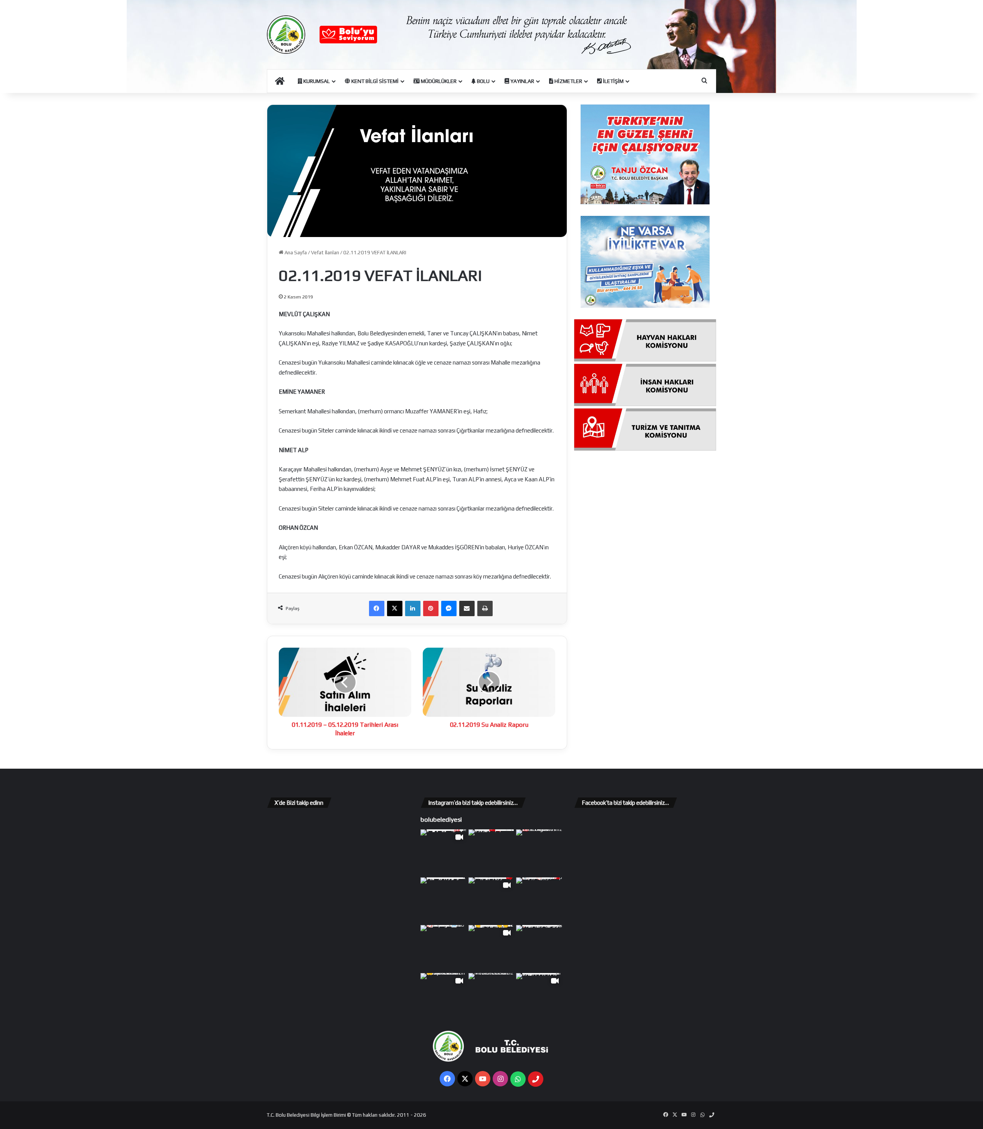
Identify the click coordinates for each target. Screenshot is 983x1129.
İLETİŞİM (613, 81)
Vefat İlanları (325, 252)
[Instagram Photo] (491, 852)
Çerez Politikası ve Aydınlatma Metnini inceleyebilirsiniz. (510, 1118)
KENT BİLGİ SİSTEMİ (374, 81)
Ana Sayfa (295, 252)
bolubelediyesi (441, 819)
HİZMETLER (567, 81)
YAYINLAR (521, 81)
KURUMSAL (316, 81)
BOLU (483, 81)
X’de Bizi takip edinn (299, 802)
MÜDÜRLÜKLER (438, 81)
